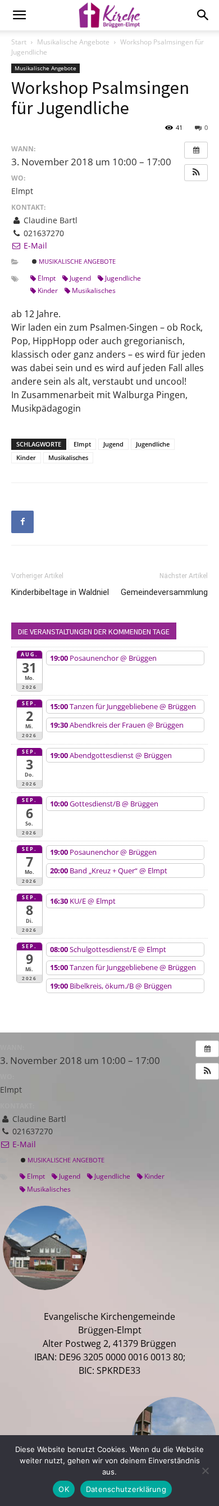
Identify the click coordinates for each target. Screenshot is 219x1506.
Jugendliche (123, 278)
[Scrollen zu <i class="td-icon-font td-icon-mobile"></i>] (19, 15)
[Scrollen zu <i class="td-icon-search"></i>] (203, 15)
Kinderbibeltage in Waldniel (60, 592)
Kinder (48, 290)
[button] (196, 173)
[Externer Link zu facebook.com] (22, 522)
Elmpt (47, 278)
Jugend (80, 278)
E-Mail (34, 245)
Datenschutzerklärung (126, 1489)
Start (18, 42)
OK (63, 1489)
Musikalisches (94, 290)
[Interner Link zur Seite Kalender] (196, 150)
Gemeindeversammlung (164, 592)
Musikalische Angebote (73, 42)
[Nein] (205, 1470)
